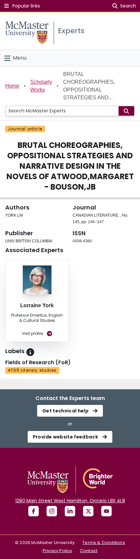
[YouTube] (106, 511)
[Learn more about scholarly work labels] (30, 352)
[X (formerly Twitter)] (88, 511)
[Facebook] (33, 511)
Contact (88, 551)
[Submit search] (126, 111)
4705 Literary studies (32, 370)
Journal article (25, 129)
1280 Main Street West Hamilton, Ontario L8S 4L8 (70, 500)
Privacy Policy (57, 551)
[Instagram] (52, 511)
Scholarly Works (41, 86)
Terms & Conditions (103, 542)
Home (12, 86)
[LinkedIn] (70, 511)
